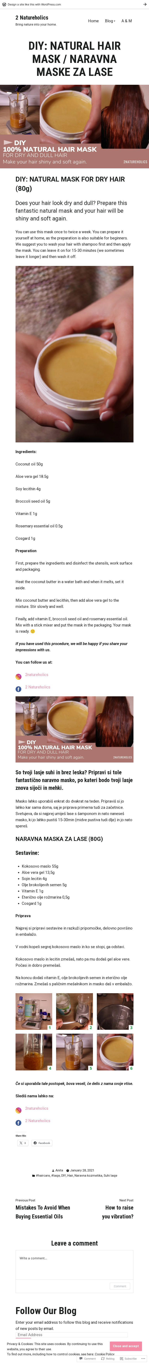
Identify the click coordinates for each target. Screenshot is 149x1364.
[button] (34, 1011)
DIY (63, 1175)
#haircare (43, 1175)
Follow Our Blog (46, 1310)
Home (93, 21)
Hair (70, 1175)
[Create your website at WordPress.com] (74, 4)
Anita (59, 1170)
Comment (120, 1286)
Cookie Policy (104, 1354)
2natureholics (36, 674)
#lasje (55, 1175)
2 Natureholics (32, 17)
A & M (126, 21)
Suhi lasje (110, 1175)
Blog (109, 21)
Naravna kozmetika (88, 1175)
